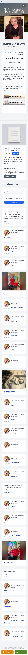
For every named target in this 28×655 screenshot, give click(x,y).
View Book (7, 153)
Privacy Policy (10, 648)
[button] (14, 281)
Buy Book (15, 153)
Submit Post (14, 202)
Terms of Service (18, 648)
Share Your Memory (10, 176)
